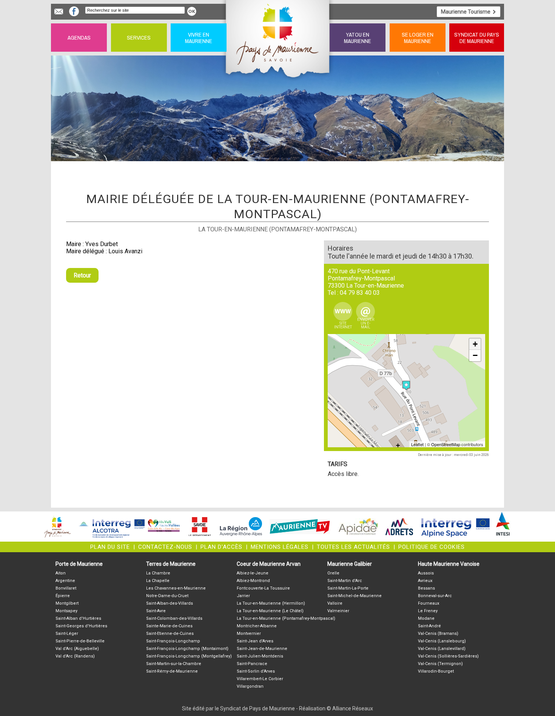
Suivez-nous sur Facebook (74, 11)
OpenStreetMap (445, 444)
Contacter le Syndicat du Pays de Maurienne (58, 11)
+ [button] (475, 344)
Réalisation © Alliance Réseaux (336, 708)
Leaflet (417, 444)
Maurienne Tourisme (465, 12)
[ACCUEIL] (278, 37)
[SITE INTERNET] (342, 311)
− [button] (475, 355)
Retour (82, 275)
